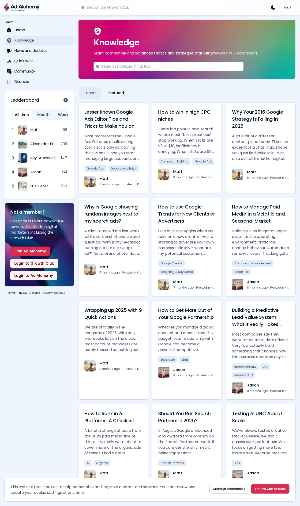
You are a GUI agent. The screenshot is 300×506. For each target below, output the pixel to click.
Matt (104, 178)
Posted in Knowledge (132, 184)
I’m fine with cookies (270, 489)
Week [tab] (63, 114)
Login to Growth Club (34, 263)
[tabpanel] (39, 158)
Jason (253, 282)
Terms (11, 293)
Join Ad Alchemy (30, 251)
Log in (288, 7)
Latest (90, 93)
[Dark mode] (273, 7)
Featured (116, 93)
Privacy (22, 293)
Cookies (34, 293)
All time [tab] (22, 114)
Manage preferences (229, 489)
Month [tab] (43, 114)
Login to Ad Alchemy (33, 275)
